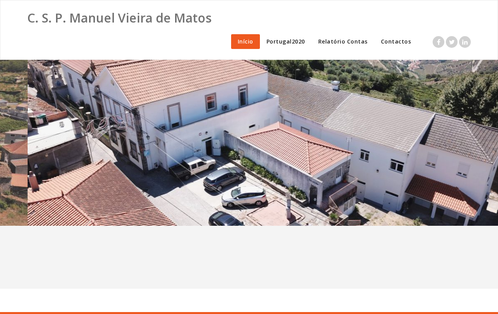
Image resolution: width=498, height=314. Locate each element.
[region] (249, 143)
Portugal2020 (286, 41)
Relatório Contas (343, 41)
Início (245, 41)
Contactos (396, 41)
